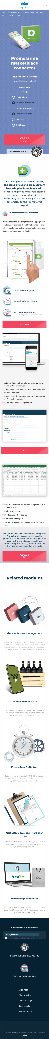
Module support (25, 1011)
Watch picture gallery (25, 290)
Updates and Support (25, 108)
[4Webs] (24, 5)
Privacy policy (24, 995)
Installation (21, 97)
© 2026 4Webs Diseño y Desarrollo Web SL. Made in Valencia (24, 1032)
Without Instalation (25, 103)
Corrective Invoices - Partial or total (24, 835)
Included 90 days (24, 114)
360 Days (20, 125)
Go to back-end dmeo (25, 312)
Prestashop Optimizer (24, 767)
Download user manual (25, 301)
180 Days (20, 119)
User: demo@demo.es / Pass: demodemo (29, 315)
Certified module (17, 151)
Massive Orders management (24, 633)
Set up (24, 92)
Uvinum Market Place (24, 701)
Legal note (23, 990)
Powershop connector (24, 898)
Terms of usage (25, 1000)
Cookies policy (24, 1006)
